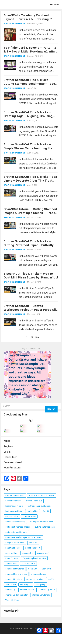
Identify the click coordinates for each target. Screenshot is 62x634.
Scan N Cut (46, 569)
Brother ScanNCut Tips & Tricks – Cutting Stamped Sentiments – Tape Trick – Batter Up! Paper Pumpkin (29, 83)
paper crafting (11, 553)
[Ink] (38, 426)
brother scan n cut (34, 501)
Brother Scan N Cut (14, 24)
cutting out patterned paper (41, 522)
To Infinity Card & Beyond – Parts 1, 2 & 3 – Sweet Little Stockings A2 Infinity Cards (31, 51)
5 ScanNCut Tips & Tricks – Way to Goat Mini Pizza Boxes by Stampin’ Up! (31, 275)
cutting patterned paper (45, 527)
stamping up (25, 584)
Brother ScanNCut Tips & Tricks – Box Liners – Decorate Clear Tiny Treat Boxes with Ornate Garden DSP (30, 180)
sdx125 (51, 579)
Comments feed (13, 462)
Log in (7, 451)
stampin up (40, 584)
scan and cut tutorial (14, 569)
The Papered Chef (25, 628)
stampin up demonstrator (16, 595)
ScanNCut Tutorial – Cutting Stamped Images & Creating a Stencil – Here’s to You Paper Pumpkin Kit (30, 213)
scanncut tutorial (38, 574)
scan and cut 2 (28, 563)
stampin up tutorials (41, 595)
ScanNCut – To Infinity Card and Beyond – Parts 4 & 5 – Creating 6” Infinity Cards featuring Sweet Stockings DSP (28, 21)
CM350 (46, 511)
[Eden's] (5, 430)
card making (32, 511)
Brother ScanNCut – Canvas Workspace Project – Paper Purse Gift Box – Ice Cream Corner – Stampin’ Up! (30, 311)
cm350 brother (11, 516)
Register (8, 446)
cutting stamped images (16, 532)
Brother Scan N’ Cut (13, 511)
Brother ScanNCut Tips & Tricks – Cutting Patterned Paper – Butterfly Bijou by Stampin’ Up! (29, 245)
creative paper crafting (15, 522)
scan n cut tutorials (34, 579)
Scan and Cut (11, 563)
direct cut (33, 543)
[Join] (21, 426)
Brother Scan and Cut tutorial (41, 495)
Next (37, 337)
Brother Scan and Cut (14, 495)
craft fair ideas (29, 516)
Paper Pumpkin (11, 558)
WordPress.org (12, 467)
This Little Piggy (12, 600)
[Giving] (21, 430)
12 (32, 337)
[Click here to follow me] (31, 421)
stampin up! (10, 590)
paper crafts (27, 553)
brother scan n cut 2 (14, 506)
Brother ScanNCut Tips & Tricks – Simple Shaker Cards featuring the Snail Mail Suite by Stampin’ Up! (28, 148)
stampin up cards (47, 590)
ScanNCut (32, 569)
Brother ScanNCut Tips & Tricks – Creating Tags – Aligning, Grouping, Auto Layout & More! (28, 116)
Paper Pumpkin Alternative (34, 558)
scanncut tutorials (13, 579)
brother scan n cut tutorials (40, 506)
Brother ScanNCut (13, 501)
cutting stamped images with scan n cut (23, 537)
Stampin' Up (10, 584)
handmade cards (13, 548)
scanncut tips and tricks (16, 574)
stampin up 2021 (27, 590)
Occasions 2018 (32, 548)
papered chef (43, 553)
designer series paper (14, 543)
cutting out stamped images (17, 527)
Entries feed (10, 457)
